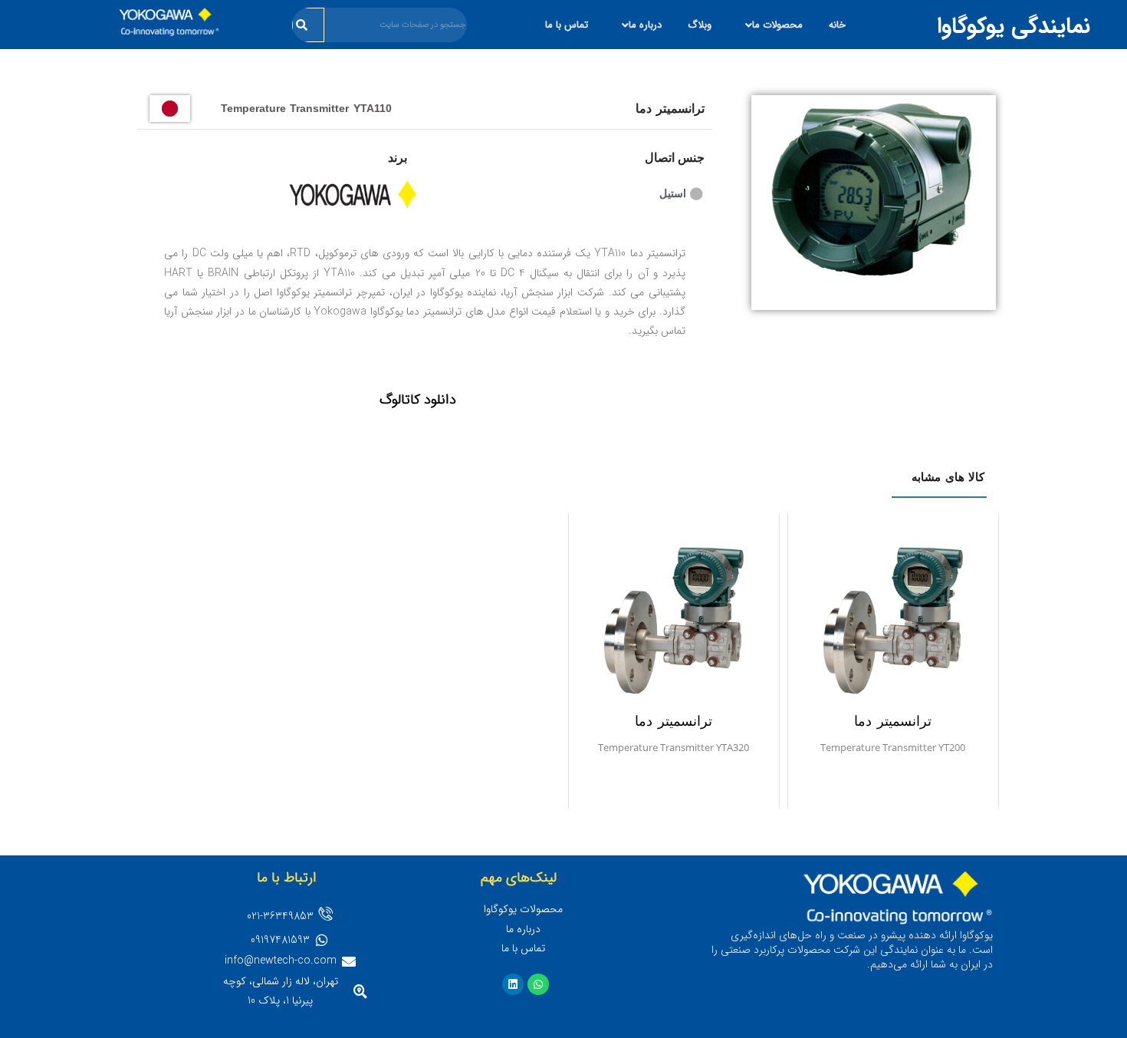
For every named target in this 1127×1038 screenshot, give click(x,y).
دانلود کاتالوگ (418, 399)
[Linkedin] (513, 984)
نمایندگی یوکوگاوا (1013, 26)
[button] (770, 25)
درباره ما (645, 25)
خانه (837, 25)
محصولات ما (777, 25)
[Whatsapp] (538, 984)
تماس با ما (566, 25)
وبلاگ (699, 25)
